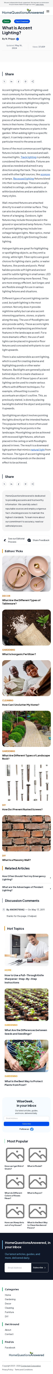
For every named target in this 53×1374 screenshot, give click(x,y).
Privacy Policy (7, 1370)
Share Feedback (41, 540)
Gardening (8, 649)
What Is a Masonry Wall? (16, 859)
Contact (9, 1334)
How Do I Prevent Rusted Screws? (22, 809)
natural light (38, 449)
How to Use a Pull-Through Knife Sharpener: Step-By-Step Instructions (24, 979)
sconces (45, 174)
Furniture (9, 1312)
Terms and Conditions (24, 1370)
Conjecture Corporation (31, 1366)
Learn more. (40, 4)
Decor (6, 595)
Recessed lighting (23, 178)
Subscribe (26, 1124)
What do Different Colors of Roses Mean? (13, 1195)
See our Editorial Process (16, 540)
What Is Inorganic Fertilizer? (19, 654)
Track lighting (28, 157)
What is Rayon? (34, 1193)
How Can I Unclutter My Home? (20, 704)
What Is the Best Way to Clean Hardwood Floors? (37, 1225)
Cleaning (7, 700)
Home (8, 970)
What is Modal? (34, 1166)
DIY (4, 805)
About (8, 1329)
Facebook (10, 1347)
